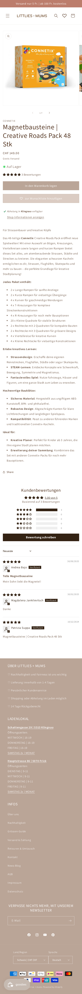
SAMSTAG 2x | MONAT (21, 753)
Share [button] (10, 472)
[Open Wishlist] (64, 16)
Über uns (13, 814)
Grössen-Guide (17, 831)
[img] (12, 562)
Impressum (15, 882)
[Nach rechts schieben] (49, 113)
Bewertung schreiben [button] (41, 537)
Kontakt (13, 857)
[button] (7, 16)
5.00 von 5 (51, 497)
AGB (10, 874)
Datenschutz (15, 891)
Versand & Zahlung (19, 840)
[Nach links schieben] (32, 113)
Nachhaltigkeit (17, 822)
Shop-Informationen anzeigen (25, 217)
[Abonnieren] (70, 920)
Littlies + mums (35, 987)
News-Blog (14, 865)
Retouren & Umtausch (21, 848)
